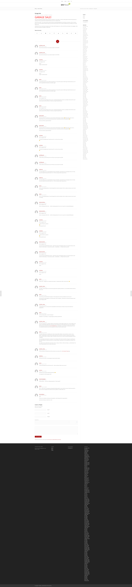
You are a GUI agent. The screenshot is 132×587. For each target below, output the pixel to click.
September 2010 (85, 70)
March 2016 (85, 49)
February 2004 (85, 147)
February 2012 (85, 56)
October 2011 (85, 59)
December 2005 (85, 125)
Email (48, 413)
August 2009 (85, 82)
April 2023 (84, 31)
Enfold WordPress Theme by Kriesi (46, 585)
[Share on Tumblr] (63, 33)
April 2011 (84, 65)
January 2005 (85, 136)
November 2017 (86, 464)
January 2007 (85, 112)
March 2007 (85, 110)
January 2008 (85, 100)
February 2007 (85, 111)
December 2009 (85, 78)
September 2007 (85, 104)
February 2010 (85, 77)
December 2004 (86, 559)
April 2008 (84, 97)
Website (48, 416)
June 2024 (84, 27)
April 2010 (85, 496)
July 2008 (84, 93)
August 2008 (85, 92)
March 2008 (85, 98)
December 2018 (85, 40)
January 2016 (85, 50)
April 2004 (84, 145)
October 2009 (85, 80)
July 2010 (84, 71)
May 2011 (85, 485)
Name (48, 409)
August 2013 (85, 51)
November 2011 (85, 58)
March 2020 (85, 36)
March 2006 (85, 122)
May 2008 (85, 517)
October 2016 (85, 48)
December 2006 (85, 113)
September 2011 (85, 60)
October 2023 (85, 28)
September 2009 (85, 81)
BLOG (69, 1)
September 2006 (85, 117)
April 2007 (84, 109)
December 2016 (85, 46)
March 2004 (85, 146)
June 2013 (84, 52)
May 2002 (84, 155)
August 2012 (85, 54)
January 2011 (85, 67)
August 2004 (85, 141)
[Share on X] (41, 33)
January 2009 (85, 88)
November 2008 (85, 89)
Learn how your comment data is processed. (54, 439)
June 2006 (84, 119)
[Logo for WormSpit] (66, 5)
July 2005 (84, 130)
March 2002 (85, 157)
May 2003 (84, 154)
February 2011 (85, 66)
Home (62, 1)
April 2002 (84, 156)
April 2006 (84, 121)
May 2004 (84, 144)
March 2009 (85, 86)
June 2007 (84, 107)
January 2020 (85, 38)
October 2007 (85, 103)
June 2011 (84, 62)
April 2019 (84, 39)
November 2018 (85, 41)
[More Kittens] (1, 293)
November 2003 (85, 151)
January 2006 (85, 124)
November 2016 (85, 47)
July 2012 (84, 55)
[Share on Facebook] (37, 33)
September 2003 (85, 152)
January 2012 (85, 57)
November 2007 (85, 102)
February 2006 (85, 123)
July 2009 (84, 83)
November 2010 (85, 69)
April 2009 (84, 84)
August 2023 (85, 29)
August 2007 (86, 527)
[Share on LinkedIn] (58, 33)
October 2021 (86, 454)
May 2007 (84, 108)
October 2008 (85, 90)
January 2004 (85, 149)
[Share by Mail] (75, 33)
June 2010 (84, 72)
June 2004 (84, 143)
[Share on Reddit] (71, 33)
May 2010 (84, 73)
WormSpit (40, 585)
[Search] (71, 1)
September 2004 (85, 140)
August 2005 (85, 129)
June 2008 (84, 94)
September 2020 (85, 35)
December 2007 (85, 101)
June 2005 (84, 131)
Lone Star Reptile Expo (53, 325)
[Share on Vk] (67, 33)
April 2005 (84, 133)
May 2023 (84, 30)
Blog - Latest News (38, 8)
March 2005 (85, 134)
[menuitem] (71, 1)
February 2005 (85, 135)
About (65, 1)
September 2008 (85, 91)
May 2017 (84, 44)
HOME (84, 18)
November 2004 (85, 139)
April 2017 (84, 45)
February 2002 (85, 159)
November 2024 (85, 26)
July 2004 (84, 142)
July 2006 (84, 118)
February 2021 (85, 34)
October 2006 (85, 115)
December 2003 (85, 150)
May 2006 (84, 120)
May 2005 (84, 132)
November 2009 (85, 79)
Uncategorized (85, 22)
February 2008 (85, 99)
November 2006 (85, 114)
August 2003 (85, 153)
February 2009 (85, 87)
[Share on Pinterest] (54, 33)
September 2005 (85, 128)
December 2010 (85, 68)
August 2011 (85, 61)
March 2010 (85, 76)
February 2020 (85, 37)
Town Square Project (65, 351)
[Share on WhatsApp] (50, 33)
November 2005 (86, 548)
